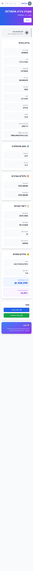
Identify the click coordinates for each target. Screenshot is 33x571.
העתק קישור (15, 310)
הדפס (27, 20)
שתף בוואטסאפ (15, 315)
